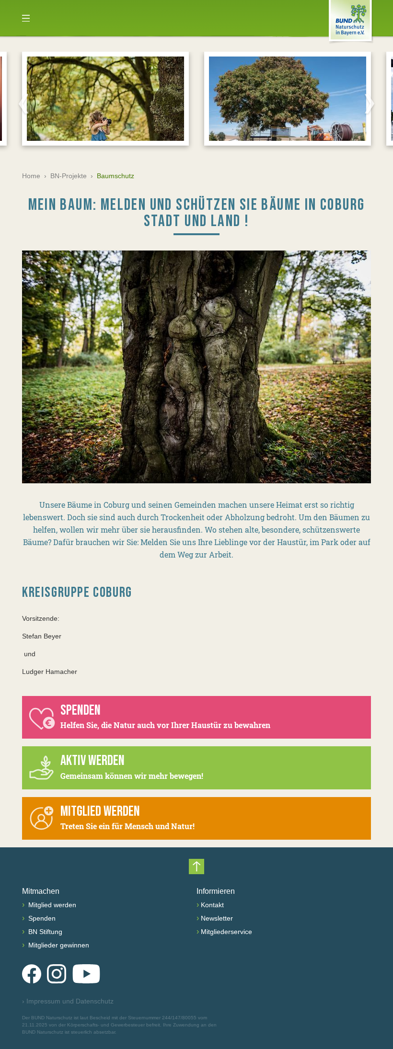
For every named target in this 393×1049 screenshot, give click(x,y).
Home (31, 176)
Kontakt (212, 905)
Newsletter (217, 918)
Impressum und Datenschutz (68, 1001)
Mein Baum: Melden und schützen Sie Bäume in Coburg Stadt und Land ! (196, 213)
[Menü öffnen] (26, 18)
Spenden (41, 918)
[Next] (369, 103)
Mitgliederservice (226, 931)
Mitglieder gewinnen (57, 945)
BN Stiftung (44, 931)
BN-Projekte (68, 176)
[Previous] (23, 103)
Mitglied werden (51, 905)
